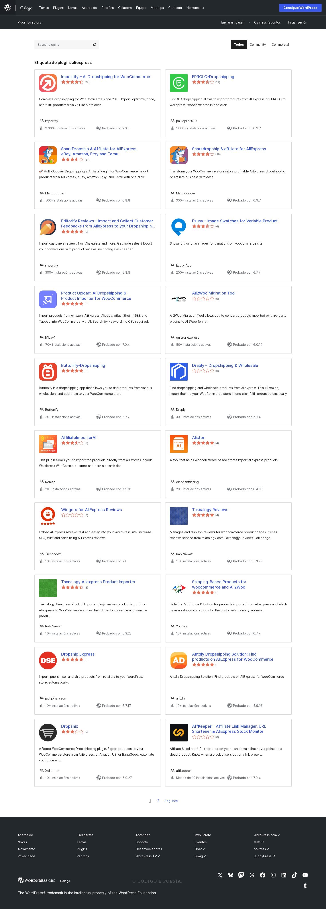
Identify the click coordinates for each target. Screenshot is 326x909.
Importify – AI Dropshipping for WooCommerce (105, 76)
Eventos (201, 842)
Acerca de (25, 835)
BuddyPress (264, 856)
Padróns (83, 856)
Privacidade (26, 856)
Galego (65, 881)
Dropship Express (78, 654)
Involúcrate (203, 835)
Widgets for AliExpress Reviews (91, 509)
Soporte (142, 842)
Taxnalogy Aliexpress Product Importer (98, 581)
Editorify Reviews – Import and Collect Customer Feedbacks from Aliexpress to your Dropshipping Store (107, 224)
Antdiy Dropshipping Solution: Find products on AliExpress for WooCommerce (232, 657)
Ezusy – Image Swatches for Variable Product (235, 221)
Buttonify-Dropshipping (83, 365)
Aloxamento (26, 849)
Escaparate (85, 835)
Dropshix (69, 726)
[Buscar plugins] (94, 44)
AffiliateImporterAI (78, 437)
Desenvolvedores (149, 849)
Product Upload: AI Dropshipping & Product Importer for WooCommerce (96, 295)
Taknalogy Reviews (210, 509)
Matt (259, 842)
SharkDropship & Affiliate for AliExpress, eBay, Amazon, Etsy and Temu (99, 151)
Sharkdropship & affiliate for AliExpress (229, 148)
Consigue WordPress (300, 8)
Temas (81, 842)
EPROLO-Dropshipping (213, 76)
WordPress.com (267, 835)
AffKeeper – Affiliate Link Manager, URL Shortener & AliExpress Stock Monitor (229, 729)
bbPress (262, 849)
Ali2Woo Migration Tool (214, 293)
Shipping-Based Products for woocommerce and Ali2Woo (219, 584)
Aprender (143, 835)
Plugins (82, 849)
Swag (201, 856)
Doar (200, 849)
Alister (198, 437)
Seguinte (171, 801)
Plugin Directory (29, 22)
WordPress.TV (148, 856)
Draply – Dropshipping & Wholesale (225, 365)
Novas (22, 842)
